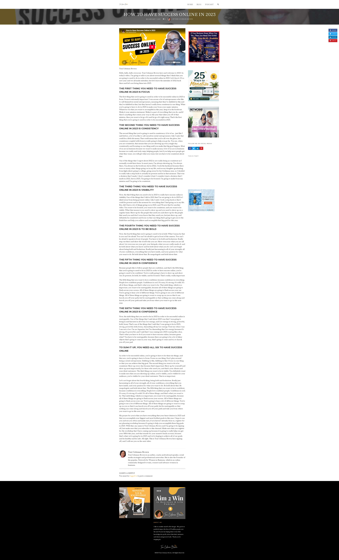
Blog (199, 4)
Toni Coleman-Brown (138, 452)
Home (190, 4)
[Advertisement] (204, 171)
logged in (133, 476)
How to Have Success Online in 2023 (170, 14)
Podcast (209, 4)
